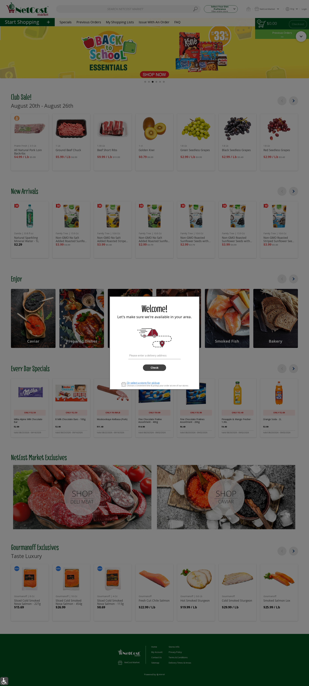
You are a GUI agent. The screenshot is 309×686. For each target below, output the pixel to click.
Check (155, 367)
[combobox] (154, 355)
